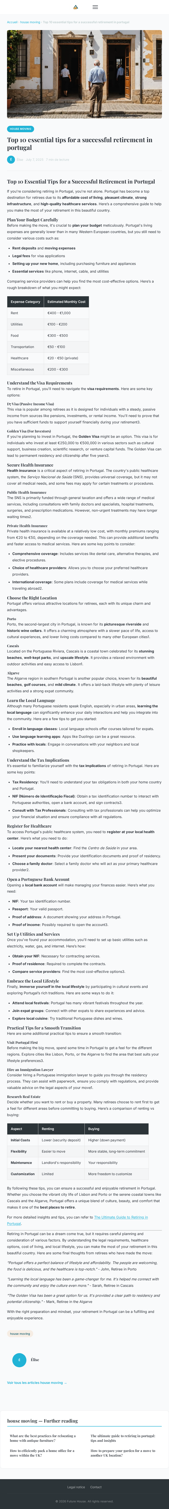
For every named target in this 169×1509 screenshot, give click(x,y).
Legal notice (76, 1487)
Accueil (12, 22)
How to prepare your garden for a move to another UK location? (123, 1452)
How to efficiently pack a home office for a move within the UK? (42, 1452)
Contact (96, 1487)
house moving (30, 22)
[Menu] (95, 7)
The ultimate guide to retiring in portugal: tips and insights (123, 1438)
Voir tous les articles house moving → (37, 1383)
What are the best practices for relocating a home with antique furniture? (43, 1438)
